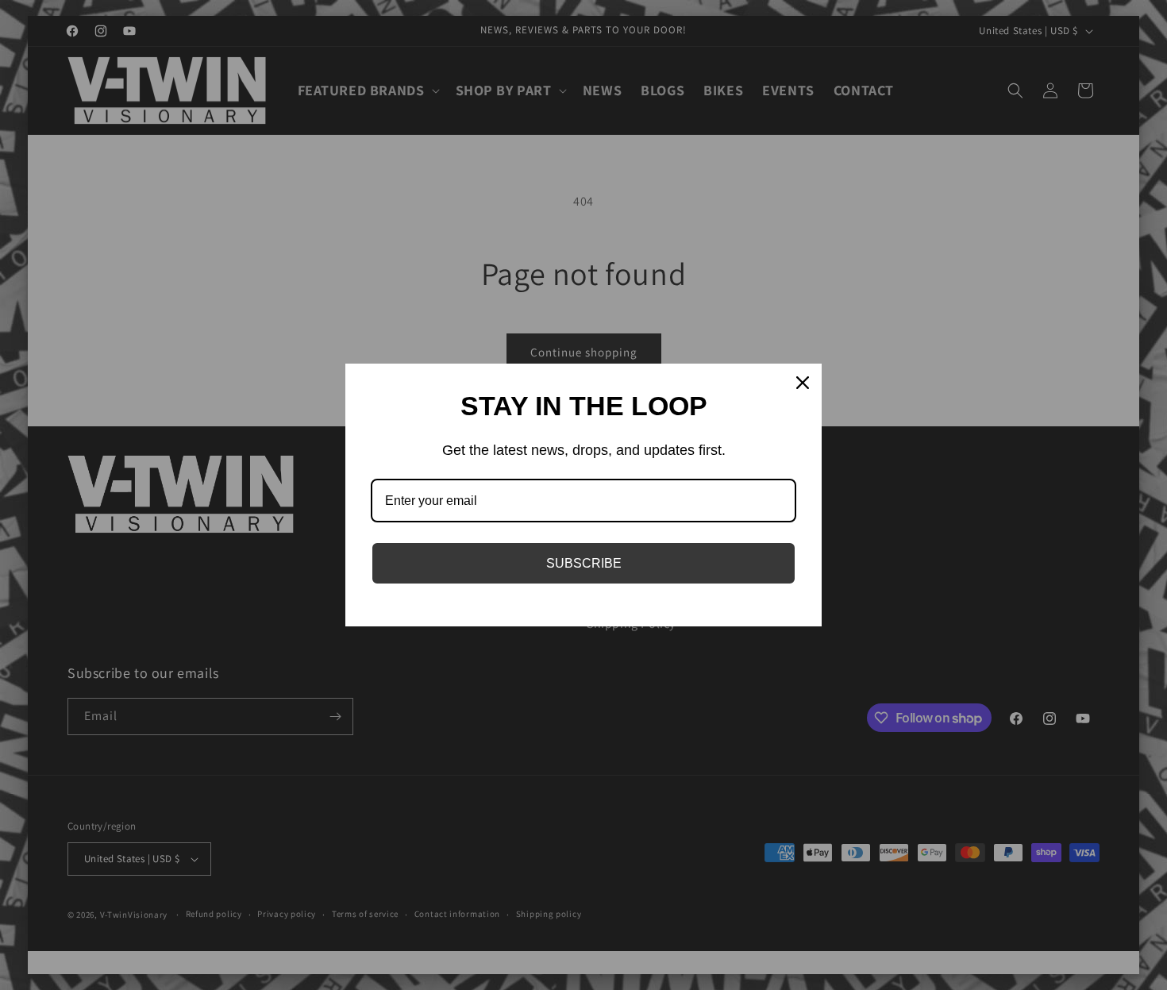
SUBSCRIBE (584, 563)
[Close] (803, 383)
